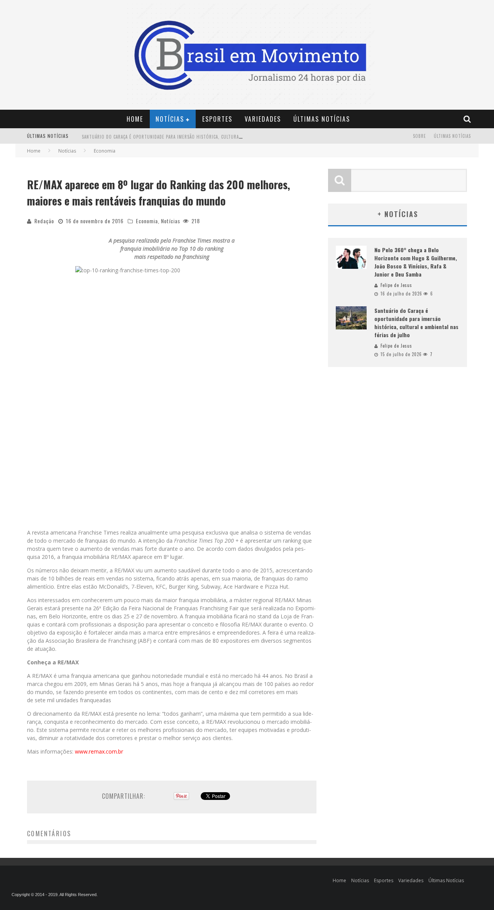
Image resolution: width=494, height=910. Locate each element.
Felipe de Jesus (396, 285)
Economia (147, 221)
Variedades (263, 119)
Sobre (419, 136)
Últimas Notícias (321, 119)
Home (135, 119)
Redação (44, 221)
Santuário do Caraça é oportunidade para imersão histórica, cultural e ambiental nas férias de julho (197, 137)
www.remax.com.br (99, 751)
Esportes (217, 119)
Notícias (170, 119)
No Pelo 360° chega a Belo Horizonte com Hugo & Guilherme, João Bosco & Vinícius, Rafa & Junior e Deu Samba (415, 262)
